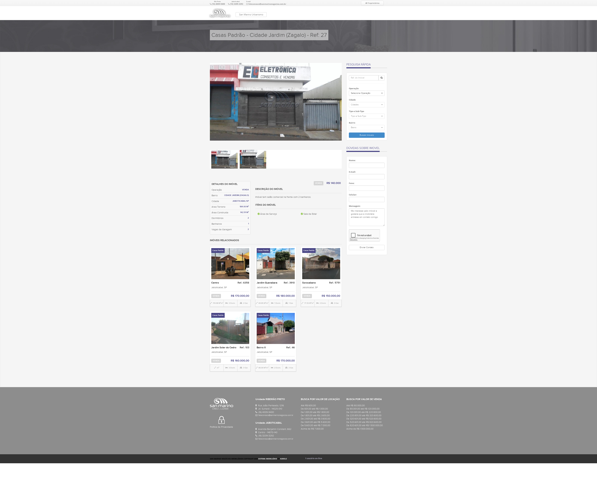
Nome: (352, 160)
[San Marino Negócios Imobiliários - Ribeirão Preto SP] (220, 13)
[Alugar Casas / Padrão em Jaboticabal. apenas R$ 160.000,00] (230, 328)
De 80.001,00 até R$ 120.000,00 (362, 408)
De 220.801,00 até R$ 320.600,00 (363, 415)
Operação (354, 88)
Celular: (353, 194)
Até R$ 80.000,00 (355, 405)
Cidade (352, 99)
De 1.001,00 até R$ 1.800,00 (315, 412)
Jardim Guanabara (267, 282)
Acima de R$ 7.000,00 (312, 429)
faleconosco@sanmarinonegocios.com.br (267, 4)
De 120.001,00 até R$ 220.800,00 (363, 412)
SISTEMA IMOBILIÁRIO (267, 459)
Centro (215, 282)
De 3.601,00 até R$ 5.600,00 (315, 422)
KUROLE (283, 459)
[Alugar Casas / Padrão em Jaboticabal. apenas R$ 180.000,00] (276, 263)
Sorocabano (309, 282)
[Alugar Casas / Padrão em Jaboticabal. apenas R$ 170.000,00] (230, 263)
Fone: (351, 183)
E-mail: (352, 171)
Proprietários (373, 3)
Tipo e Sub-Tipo (356, 111)
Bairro (352, 122)
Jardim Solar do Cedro (223, 347)
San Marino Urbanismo (251, 14)
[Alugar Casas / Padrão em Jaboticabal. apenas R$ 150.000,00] (321, 263)
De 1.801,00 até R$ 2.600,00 (315, 415)
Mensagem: (355, 206)
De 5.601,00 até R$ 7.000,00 (315, 425)
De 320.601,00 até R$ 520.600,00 (363, 418)
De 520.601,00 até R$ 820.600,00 (364, 422)
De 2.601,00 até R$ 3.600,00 (315, 418)
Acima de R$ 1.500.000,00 (359, 429)
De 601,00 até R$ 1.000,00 (314, 408)
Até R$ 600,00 (308, 405)
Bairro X (261, 347)
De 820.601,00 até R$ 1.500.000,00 (364, 425)
